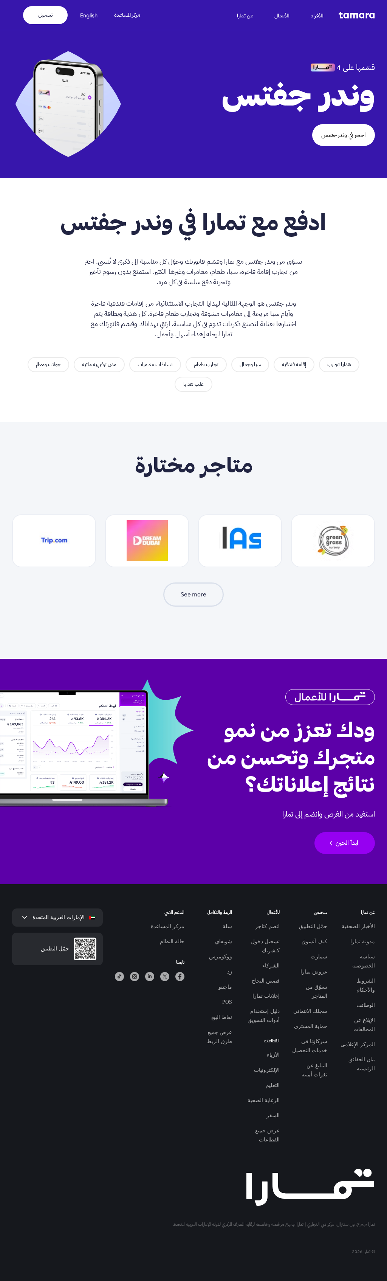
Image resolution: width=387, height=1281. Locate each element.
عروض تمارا (313, 972)
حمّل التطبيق (313, 926)
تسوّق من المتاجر (316, 991)
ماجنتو (225, 987)
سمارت (319, 957)
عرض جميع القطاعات (267, 1135)
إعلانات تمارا (266, 996)
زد (229, 972)
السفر (273, 1115)
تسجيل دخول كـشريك (265, 946)
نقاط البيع (221, 1017)
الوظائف (365, 1005)
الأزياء (273, 1055)
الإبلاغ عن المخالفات (364, 1024)
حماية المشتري (310, 1026)
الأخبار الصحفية (358, 926)
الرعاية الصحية (264, 1100)
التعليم (273, 1085)
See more (193, 594)
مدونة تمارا (362, 941)
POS (227, 1002)
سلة (227, 926)
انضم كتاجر (267, 926)
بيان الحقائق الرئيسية (361, 1064)
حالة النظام (172, 941)
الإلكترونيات (267, 1070)
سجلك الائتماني (310, 1011)
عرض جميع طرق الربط (219, 1036)
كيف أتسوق (314, 941)
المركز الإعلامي (358, 1044)
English (89, 15)
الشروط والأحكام (365, 985)
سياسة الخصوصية (363, 961)
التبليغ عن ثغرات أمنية (314, 1070)
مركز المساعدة (127, 15)
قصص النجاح (266, 981)
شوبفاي (223, 941)
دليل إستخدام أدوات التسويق (264, 1015)
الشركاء (271, 966)
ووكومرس (220, 957)
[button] (322, 15)
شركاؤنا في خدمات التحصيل (309, 1046)
